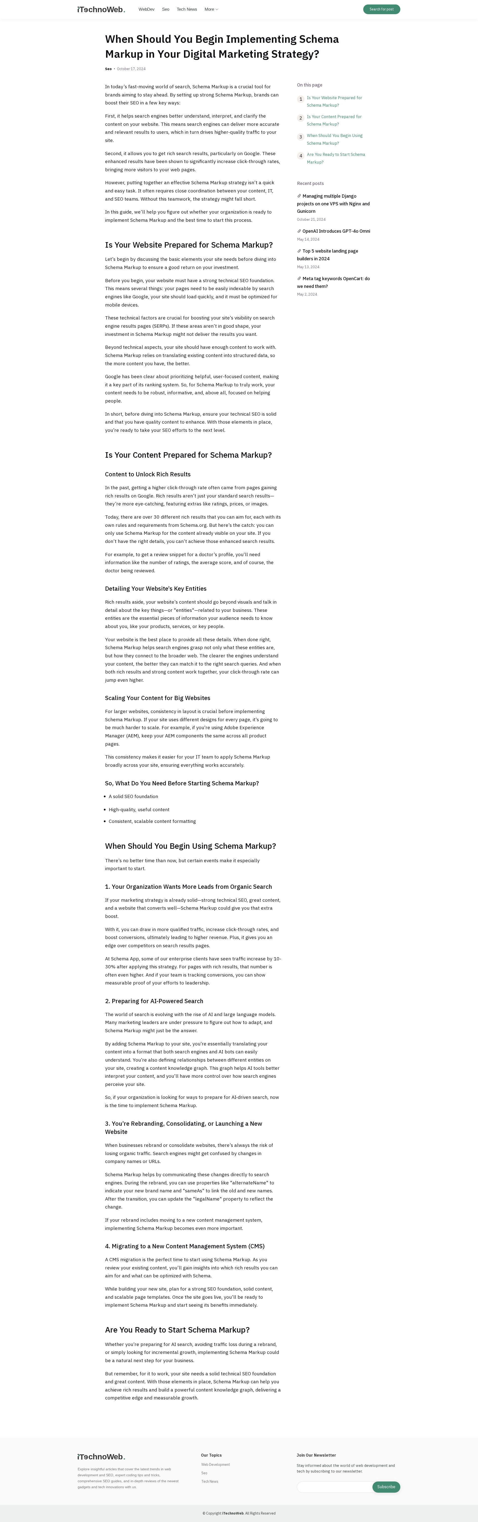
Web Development (215, 1464)
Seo (165, 9)
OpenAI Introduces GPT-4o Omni (336, 231)
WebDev (147, 9)
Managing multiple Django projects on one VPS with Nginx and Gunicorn (333, 203)
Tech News (187, 9)
